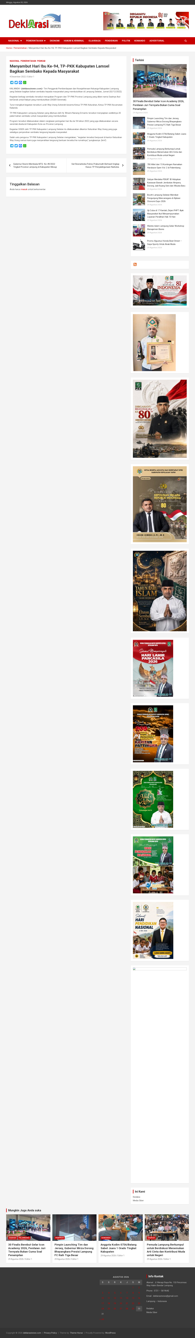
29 (133, 1308)
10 (102, 1298)
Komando (139, 40)
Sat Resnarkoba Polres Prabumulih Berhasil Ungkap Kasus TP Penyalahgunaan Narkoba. (95, 165)
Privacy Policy (50, 1333)
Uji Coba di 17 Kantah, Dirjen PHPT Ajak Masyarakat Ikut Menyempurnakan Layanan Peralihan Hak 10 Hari (165, 213)
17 (102, 1303)
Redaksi (136, 1197)
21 (127, 1303)
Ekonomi (55, 40)
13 (121, 1298)
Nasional (13, 40)
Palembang (24, 1238)
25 (109, 1308)
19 (115, 1303)
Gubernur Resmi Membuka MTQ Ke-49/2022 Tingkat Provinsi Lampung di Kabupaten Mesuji (35, 165)
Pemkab (41, 61)
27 (121, 1308)
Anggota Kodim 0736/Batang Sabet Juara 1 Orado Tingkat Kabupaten (118, 1248)
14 (127, 1298)
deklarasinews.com (32, 1333)
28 (127, 1308)
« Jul (102, 1319)
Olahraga (95, 40)
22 (133, 1303)
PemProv (59, 1238)
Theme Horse (76, 1333)
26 (115, 1308)
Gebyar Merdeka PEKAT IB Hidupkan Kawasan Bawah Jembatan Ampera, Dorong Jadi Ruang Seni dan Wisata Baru (166, 182)
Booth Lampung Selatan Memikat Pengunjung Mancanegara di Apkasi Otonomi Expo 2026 (163, 198)
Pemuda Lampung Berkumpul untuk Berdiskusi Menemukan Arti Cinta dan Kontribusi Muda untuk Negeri (164, 152)
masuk (24, 189)
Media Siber (138, 1200)
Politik (126, 40)
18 (109, 1303)
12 (115, 1298)
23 (139, 1303)
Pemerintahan (34, 40)
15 (133, 1298)
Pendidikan (111, 40)
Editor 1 (30, 77)
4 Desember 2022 (18, 77)
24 (102, 1308)
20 (121, 1303)
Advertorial (156, 40)
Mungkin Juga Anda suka (24, 1210)
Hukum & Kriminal (74, 40)
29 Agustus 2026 (16, 1259)
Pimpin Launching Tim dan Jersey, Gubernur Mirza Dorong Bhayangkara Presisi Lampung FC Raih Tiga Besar (164, 121)
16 (139, 1298)
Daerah (12, 1238)
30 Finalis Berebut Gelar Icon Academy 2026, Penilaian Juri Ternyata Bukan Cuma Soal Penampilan (158, 105)
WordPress (110, 1333)
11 (109, 1298)
